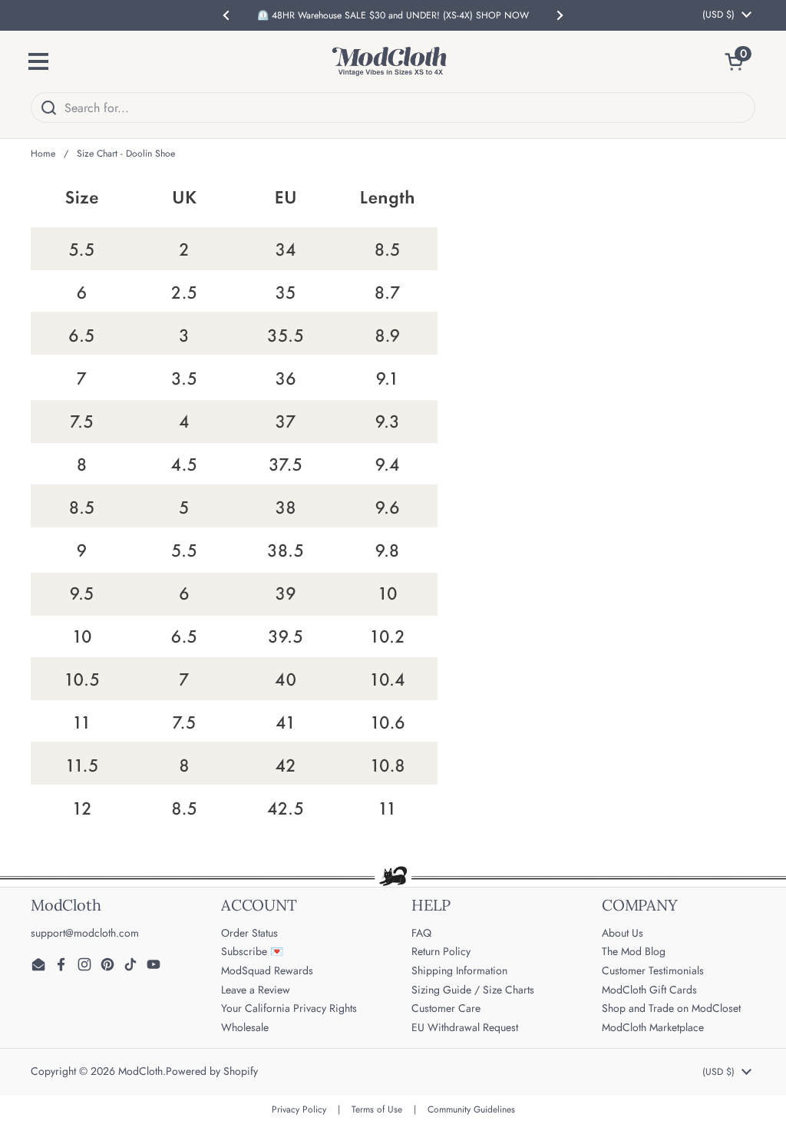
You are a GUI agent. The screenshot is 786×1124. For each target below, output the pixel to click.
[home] (389, 61)
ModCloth (140, 1071)
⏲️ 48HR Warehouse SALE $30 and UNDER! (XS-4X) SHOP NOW (393, 15)
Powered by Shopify (212, 1071)
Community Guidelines (471, 1109)
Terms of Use (377, 1109)
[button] (740, 61)
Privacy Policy (299, 1109)
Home (43, 153)
